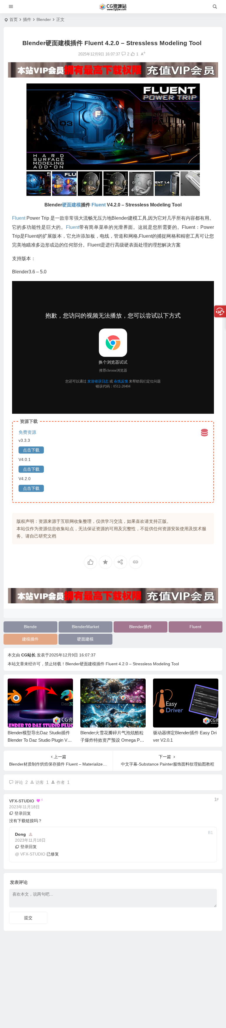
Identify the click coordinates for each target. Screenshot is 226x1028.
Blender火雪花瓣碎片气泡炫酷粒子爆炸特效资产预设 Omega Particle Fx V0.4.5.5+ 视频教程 (113, 740)
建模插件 (30, 639)
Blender (43, 19)
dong (20, 834)
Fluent (195, 626)
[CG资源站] (113, 6)
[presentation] (184, 688)
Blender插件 (140, 626)
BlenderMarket (85, 626)
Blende (30, 626)
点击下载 (31, 450)
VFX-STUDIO (32, 854)
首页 (13, 19)
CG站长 (28, 655)
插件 (27, 19)
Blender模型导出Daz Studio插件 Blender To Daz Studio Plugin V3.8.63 (39, 740)
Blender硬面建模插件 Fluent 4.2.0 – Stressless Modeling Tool (122, 663)
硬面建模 (85, 639)
